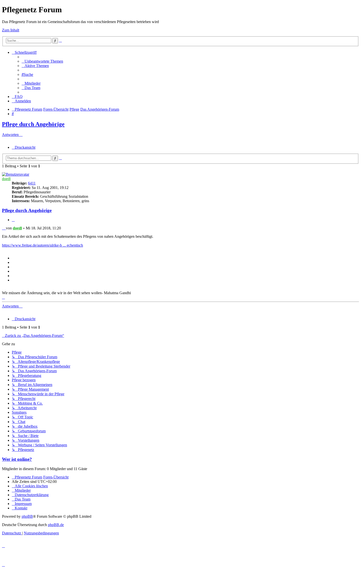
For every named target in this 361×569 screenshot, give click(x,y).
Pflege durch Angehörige (33, 124)
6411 (32, 183)
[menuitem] (42, 61)
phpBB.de (56, 525)
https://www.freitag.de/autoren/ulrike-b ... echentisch (42, 245)
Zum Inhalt (10, 30)
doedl (6, 179)
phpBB (27, 516)
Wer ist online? (17, 459)
